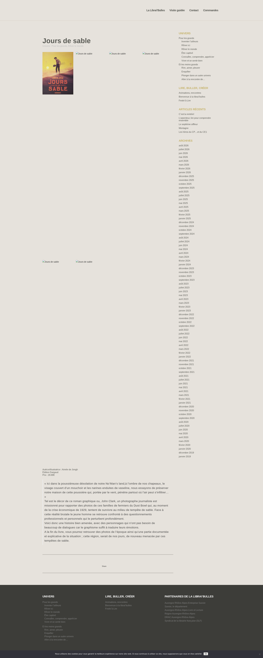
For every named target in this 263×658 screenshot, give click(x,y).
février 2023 (184, 307)
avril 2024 (183, 253)
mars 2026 (184, 165)
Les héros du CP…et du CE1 (193, 132)
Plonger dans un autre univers (196, 75)
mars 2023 (184, 303)
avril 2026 (183, 161)
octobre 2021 (185, 368)
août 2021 (183, 376)
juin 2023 (183, 291)
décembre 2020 (186, 406)
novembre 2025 (186, 180)
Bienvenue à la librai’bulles (192, 97)
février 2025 (184, 214)
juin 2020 (183, 429)
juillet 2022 (184, 333)
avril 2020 (183, 437)
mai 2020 (183, 433)
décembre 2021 (186, 360)
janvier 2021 (185, 403)
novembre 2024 (186, 226)
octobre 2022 (185, 322)
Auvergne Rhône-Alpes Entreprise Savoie (185, 603)
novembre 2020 (186, 410)
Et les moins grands (188, 64)
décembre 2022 (186, 314)
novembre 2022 (186, 318)
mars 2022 (184, 349)
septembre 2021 (187, 372)
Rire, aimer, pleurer (190, 68)
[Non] (259, 654)
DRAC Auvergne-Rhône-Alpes (180, 617)
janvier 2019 (185, 456)
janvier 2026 (185, 172)
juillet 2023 (184, 287)
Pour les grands (59, 46)
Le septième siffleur (188, 124)
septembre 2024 (187, 234)
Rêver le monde (76, 46)
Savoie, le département (176, 606)
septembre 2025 (187, 188)
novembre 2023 (186, 272)
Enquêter (185, 71)
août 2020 (183, 422)
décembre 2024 (186, 222)
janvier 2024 (185, 264)
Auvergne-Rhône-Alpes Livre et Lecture (184, 610)
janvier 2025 (185, 218)
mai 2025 (183, 203)
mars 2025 (184, 211)
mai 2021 (183, 387)
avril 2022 (183, 345)
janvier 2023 (185, 310)
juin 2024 (183, 245)
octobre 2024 (185, 230)
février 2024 (184, 261)
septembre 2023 (187, 280)
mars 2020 (184, 441)
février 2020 (184, 445)
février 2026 (184, 168)
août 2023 (183, 284)
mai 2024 (183, 249)
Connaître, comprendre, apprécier (197, 57)
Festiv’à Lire (185, 100)
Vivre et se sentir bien (191, 61)
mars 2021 (184, 395)
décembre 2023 (186, 268)
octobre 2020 (185, 414)
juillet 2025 (184, 195)
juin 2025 (183, 199)
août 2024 (183, 238)
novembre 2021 (186, 364)
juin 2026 (183, 153)
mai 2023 (183, 295)
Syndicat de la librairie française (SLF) (183, 621)
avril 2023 (183, 299)
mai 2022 (183, 341)
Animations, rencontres (190, 93)
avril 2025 (183, 207)
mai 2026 (183, 157)
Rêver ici (185, 45)
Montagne (183, 128)
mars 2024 (184, 257)
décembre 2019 (186, 453)
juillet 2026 (184, 149)
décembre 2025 (186, 176)
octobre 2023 (185, 276)
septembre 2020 (187, 418)
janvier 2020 (185, 449)
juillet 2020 (184, 426)
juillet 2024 (184, 241)
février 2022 (184, 353)
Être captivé (187, 53)
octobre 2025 (185, 184)
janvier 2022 (185, 357)
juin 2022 (183, 337)
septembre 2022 (187, 326)
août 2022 (183, 330)
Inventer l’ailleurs (189, 41)
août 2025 (183, 191)
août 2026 (183, 145)
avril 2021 (183, 391)
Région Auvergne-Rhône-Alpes (180, 613)
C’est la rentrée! (186, 114)
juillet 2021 (184, 380)
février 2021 (184, 399)
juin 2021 (183, 383)
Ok (206, 654)
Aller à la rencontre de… (193, 79)
